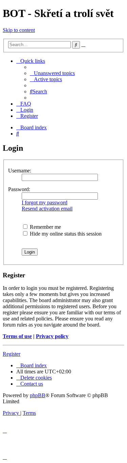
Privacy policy (52, 336)
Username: (19, 170)
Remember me (44, 227)
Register (11, 354)
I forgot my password (44, 202)
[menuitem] (52, 73)
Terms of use (17, 336)
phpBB (37, 395)
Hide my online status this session (65, 234)
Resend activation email (47, 208)
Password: (19, 189)
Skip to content (19, 30)
